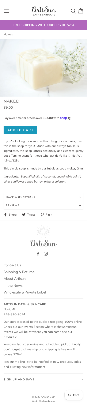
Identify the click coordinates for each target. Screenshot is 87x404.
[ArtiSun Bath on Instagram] (46, 253)
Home (7, 34)
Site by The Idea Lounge (43, 401)
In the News (13, 285)
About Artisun (15, 278)
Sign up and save (19, 379)
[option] (43, 25)
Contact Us (12, 265)
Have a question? (20, 197)
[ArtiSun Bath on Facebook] (38, 253)
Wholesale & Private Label (25, 292)
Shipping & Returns (19, 272)
